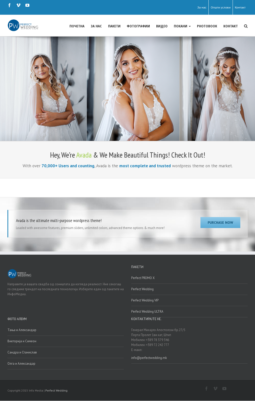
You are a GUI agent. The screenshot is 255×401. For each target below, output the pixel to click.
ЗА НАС (96, 25)
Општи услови (221, 7)
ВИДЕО (162, 25)
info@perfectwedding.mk (149, 358)
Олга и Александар (21, 363)
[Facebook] (9, 5)
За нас (201, 7)
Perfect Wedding (142, 289)
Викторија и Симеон (21, 341)
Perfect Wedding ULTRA (147, 311)
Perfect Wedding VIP (145, 300)
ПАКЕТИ (114, 25)
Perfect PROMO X (143, 278)
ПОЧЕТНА (76, 25)
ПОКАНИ (181, 25)
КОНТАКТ (230, 25)
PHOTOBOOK (207, 25)
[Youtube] (27, 5)
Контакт (240, 7)
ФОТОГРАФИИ (138, 25)
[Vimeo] (18, 5)
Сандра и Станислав (22, 352)
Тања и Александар (21, 330)
